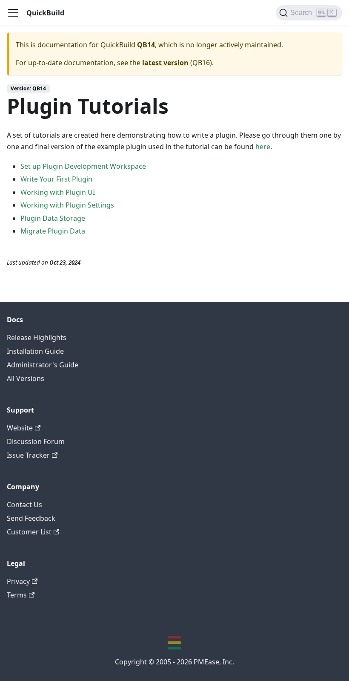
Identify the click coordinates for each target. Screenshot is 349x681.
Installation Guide (35, 351)
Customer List (29, 532)
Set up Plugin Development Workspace (83, 166)
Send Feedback (31, 518)
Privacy (18, 581)
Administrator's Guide (42, 364)
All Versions (25, 378)
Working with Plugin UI (57, 192)
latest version (165, 62)
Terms (17, 595)
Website (20, 428)
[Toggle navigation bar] (13, 12)
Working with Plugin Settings (67, 205)
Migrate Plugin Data (52, 231)
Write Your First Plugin (56, 179)
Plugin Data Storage (52, 218)
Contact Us (24, 504)
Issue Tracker (28, 455)
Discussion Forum (36, 441)
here (262, 146)
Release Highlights (36, 337)
